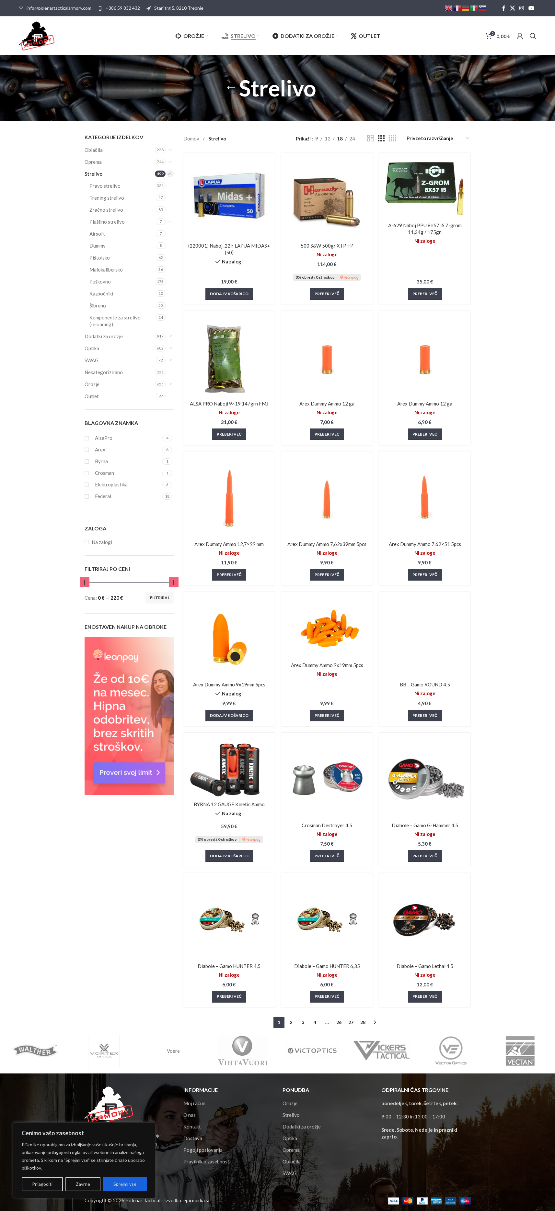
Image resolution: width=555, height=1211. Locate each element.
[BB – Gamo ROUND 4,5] (425, 637)
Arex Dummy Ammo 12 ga (326, 403)
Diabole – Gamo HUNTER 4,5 (229, 966)
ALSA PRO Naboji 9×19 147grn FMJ (229, 403)
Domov (191, 138)
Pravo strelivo (105, 186)
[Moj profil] (520, 35)
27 (350, 1022)
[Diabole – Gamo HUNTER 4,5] (229, 919)
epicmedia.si (196, 1200)
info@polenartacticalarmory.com (59, 8)
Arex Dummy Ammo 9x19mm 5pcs (229, 684)
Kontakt (192, 1126)
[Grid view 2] (370, 138)
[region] (84, 1160)
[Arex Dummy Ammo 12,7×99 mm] (229, 497)
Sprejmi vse (124, 1184)
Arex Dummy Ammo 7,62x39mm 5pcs (326, 544)
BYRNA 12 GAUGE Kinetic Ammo (229, 804)
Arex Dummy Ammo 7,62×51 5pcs (425, 544)
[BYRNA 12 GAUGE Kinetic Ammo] (229, 768)
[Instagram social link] (521, 8)
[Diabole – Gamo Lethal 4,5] (425, 919)
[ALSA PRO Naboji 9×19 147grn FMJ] (229, 356)
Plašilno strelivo (107, 222)
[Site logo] (36, 35)
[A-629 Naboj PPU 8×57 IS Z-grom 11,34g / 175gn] (425, 188)
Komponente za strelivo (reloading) (115, 321)
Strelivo (93, 174)
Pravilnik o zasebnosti (207, 1161)
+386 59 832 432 (123, 8)
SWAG (91, 360)
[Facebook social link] (504, 8)
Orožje (92, 384)
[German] (466, 7)
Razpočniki (101, 293)
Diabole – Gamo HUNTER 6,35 (327, 966)
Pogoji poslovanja (203, 1150)
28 (362, 1022)
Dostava (192, 1138)
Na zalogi (102, 542)
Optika (92, 348)
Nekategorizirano (104, 372)
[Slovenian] (483, 7)
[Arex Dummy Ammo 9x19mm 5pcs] (229, 637)
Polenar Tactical (142, 1200)
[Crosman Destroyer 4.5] (327, 778)
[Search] (532, 35)
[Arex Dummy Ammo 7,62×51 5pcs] (425, 497)
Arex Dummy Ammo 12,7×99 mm (229, 544)
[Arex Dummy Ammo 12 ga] (327, 356)
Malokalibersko (106, 269)
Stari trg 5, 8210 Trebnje (178, 8)
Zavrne (83, 1184)
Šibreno (97, 305)
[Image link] (109, 1105)
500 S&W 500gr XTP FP (327, 246)
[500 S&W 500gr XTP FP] (327, 198)
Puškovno (100, 281)
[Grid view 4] (392, 138)
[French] (457, 7)
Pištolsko (99, 258)
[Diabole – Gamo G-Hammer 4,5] (425, 778)
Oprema (93, 162)
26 (338, 1022)
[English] (449, 7)
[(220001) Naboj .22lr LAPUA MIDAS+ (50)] (229, 198)
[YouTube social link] (531, 8)
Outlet (92, 396)
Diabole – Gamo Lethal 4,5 (425, 966)
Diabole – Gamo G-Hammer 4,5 (425, 825)
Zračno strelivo (106, 210)
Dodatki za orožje (104, 336)
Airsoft (97, 234)
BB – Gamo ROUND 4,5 (425, 684)
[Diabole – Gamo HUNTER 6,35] (327, 919)
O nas (189, 1115)
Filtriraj (159, 597)
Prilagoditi (42, 1184)
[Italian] (474, 7)
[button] (229, 294)
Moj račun (194, 1103)
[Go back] (231, 88)
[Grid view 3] (381, 138)
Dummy (97, 246)
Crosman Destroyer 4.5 (327, 825)
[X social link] (512, 8)
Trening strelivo (106, 198)
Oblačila (94, 150)
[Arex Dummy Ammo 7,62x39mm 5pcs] (327, 497)
